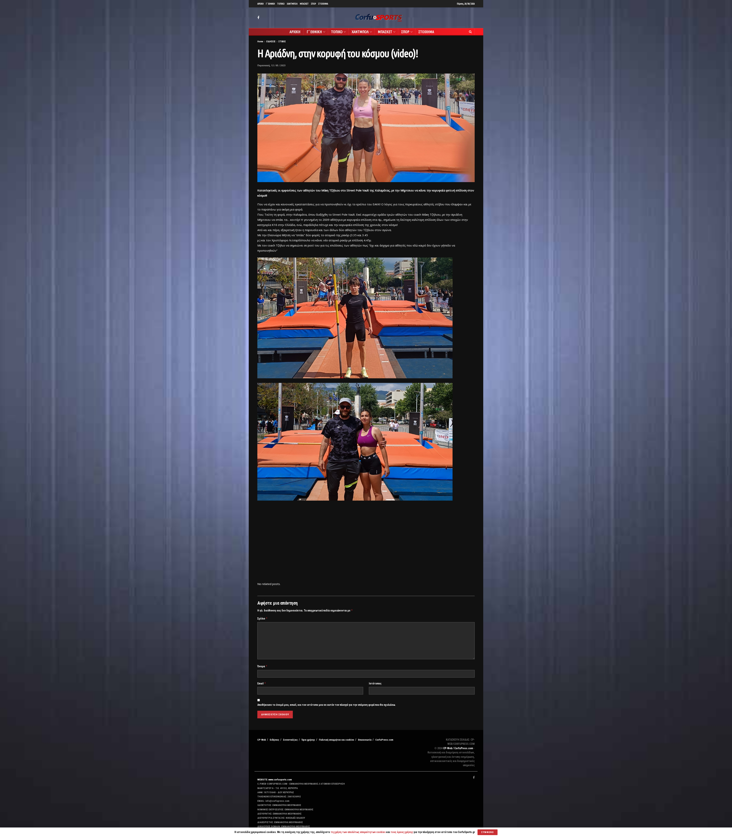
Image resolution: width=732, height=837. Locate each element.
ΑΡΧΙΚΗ (260, 3)
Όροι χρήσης (308, 739)
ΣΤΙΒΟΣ (282, 41)
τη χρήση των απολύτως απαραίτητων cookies (358, 832)
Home (260, 41)
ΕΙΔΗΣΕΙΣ (270, 41)
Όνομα (262, 666)
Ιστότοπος (375, 683)
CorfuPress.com (384, 739)
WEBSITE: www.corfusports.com (274, 779)
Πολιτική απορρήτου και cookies (336, 739)
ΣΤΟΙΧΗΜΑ (323, 3)
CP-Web (261, 739)
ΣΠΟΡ (313, 3)
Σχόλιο (262, 618)
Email (261, 683)
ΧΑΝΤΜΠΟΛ (292, 3)
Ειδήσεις (274, 739)
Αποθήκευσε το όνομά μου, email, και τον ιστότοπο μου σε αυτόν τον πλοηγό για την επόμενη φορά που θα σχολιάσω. (326, 704)
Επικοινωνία (365, 739)
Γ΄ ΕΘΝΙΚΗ (270, 3)
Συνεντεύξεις (290, 739)
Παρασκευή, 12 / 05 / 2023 (271, 65)
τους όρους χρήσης (402, 832)
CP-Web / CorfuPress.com (458, 748)
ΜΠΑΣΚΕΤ (304, 3)
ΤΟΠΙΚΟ (281, 3)
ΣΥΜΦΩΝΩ (487, 832)
